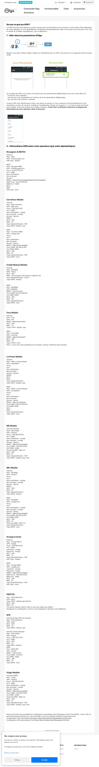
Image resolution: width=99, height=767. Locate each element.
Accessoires (79, 9)
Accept (44, 760)
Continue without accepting (52, 730)
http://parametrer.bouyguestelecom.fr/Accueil (54, 718)
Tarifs (66, 9)
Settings (17, 760)
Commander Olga (31, 9)
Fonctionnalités (51, 9)
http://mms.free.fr (19, 321)
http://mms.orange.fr (20, 245)
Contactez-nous (10, 2)
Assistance (29, 12)
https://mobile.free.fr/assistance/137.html (54, 720)
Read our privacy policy (11, 753)
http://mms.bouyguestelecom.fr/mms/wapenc (29, 180)
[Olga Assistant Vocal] (11, 10)
